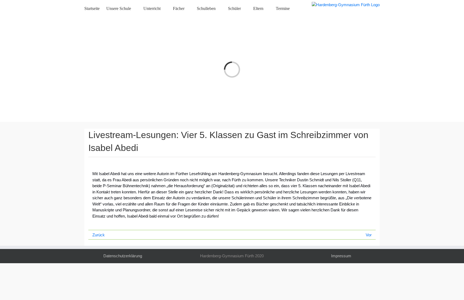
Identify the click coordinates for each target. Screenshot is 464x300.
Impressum (341, 256)
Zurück (98, 235)
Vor (369, 235)
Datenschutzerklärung (122, 256)
